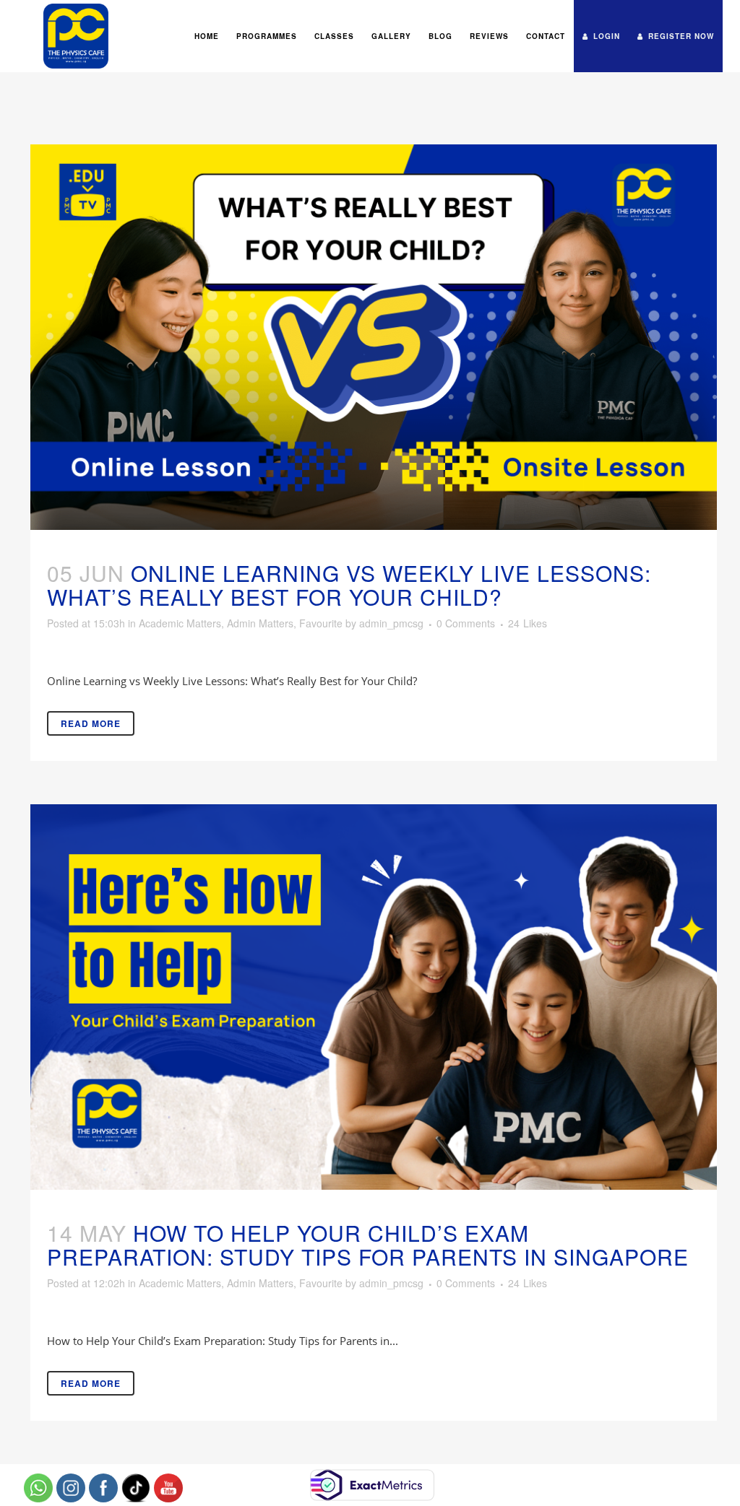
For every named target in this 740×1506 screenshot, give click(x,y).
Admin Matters (260, 623)
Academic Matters (180, 623)
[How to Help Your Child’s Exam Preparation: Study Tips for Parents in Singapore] (373, 997)
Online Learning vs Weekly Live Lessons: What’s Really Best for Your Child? (349, 584)
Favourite (321, 623)
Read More (91, 723)
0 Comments (465, 623)
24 (527, 623)
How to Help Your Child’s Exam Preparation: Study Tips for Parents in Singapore (368, 1244)
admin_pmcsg (391, 623)
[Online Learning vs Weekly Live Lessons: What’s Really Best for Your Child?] (373, 337)
